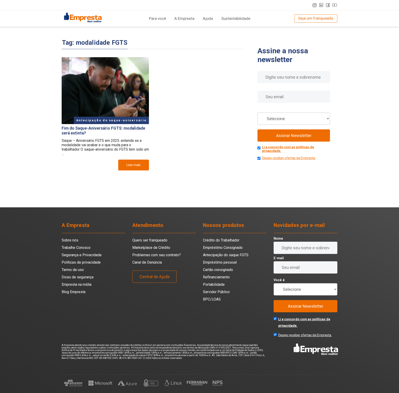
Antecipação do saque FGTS (225, 255)
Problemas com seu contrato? (156, 255)
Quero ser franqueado (149, 240)
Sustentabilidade (235, 18)
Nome (262, 68)
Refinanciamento (216, 277)
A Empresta (184, 18)
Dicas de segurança (78, 277)
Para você (157, 18)
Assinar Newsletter (293, 135)
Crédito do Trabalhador (221, 240)
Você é (263, 109)
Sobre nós (70, 240)
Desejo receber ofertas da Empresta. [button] (289, 158)
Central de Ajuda (154, 276)
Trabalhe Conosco (76, 247)
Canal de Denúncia (147, 262)
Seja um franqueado (315, 18)
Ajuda (208, 18)
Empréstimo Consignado (223, 247)
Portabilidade (214, 284)
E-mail (262, 87)
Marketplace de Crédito (151, 247)
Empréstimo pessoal (220, 262)
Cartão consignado (218, 270)
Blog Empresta (73, 292)
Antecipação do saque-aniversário (111, 120)
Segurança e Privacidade (82, 255)
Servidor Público (216, 292)
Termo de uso (73, 270)
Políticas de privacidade (81, 262)
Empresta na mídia (76, 284)
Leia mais (134, 165)
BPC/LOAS (212, 299)
